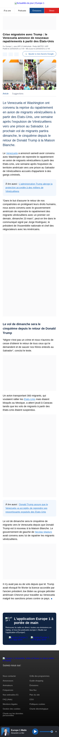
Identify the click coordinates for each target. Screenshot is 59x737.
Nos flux (33, 690)
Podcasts (22, 11)
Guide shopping (36, 681)
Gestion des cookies (11, 709)
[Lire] (35, 731)
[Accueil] (29, 3)
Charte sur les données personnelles (13, 714)
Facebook (14, 670)
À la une (7, 11)
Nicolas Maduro (43, 532)
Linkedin (28, 670)
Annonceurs (8, 681)
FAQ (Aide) (7, 699)
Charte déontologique (39, 709)
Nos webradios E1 (11, 695)
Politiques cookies (37, 704)
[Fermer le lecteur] (56, 731)
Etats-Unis (29, 399)
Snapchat (23, 670)
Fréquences (8, 690)
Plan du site (35, 695)
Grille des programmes (39, 676)
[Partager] (5, 54)
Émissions (37, 11)
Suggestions (17, 93)
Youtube (18, 670)
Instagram (9, 670)
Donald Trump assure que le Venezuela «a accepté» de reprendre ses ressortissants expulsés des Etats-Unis (26, 508)
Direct (51, 11)
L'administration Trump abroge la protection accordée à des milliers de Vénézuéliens (28, 188)
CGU (32, 699)
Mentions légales (10, 704)
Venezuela (12, 153)
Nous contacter (9, 676)
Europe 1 (9, 46)
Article (6, 93)
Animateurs (8, 685)
